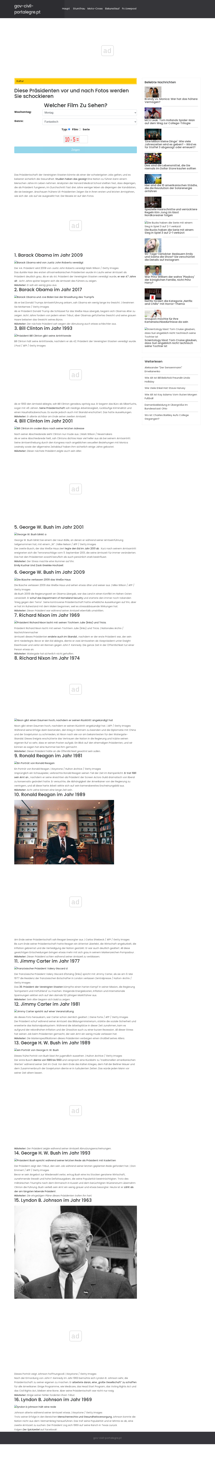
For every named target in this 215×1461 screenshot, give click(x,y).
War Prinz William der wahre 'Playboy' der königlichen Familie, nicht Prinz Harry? (170, 280)
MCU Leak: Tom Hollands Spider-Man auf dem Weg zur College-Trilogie (170, 121)
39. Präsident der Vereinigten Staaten (41, 987)
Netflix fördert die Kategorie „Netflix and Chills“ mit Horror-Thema (168, 302)
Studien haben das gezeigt (71, 179)
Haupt (66, 8)
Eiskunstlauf (112, 8)
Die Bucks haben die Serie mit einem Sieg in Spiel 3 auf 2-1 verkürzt (169, 231)
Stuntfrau (79, 8)
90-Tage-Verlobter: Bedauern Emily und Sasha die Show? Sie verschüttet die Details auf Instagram (170, 257)
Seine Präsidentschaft (52, 408)
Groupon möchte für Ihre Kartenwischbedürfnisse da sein (166, 320)
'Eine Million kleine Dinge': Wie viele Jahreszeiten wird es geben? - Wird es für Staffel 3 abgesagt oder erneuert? (170, 144)
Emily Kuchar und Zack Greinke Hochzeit (38, 565)
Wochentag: (23, 112)
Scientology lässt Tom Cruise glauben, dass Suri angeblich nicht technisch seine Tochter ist (171, 343)
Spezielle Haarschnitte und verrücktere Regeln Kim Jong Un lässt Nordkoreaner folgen (171, 212)
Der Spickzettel (31, 1429)
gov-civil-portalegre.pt (107, 1438)
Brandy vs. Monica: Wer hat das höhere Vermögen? (171, 100)
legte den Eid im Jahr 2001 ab (82, 548)
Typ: (64, 129)
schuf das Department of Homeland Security (56, 598)
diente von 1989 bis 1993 (47, 1060)
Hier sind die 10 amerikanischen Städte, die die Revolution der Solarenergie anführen (171, 188)
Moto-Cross (95, 8)
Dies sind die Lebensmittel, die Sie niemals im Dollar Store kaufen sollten (170, 166)
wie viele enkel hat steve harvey (165, 388)
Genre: (19, 121)
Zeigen (75, 149)
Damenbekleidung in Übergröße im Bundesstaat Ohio (166, 406)
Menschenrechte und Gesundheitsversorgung (85, 1416)
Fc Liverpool (129, 8)
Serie (86, 129)
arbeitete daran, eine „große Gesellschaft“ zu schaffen (104, 1382)
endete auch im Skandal (62, 636)
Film (75, 129)
